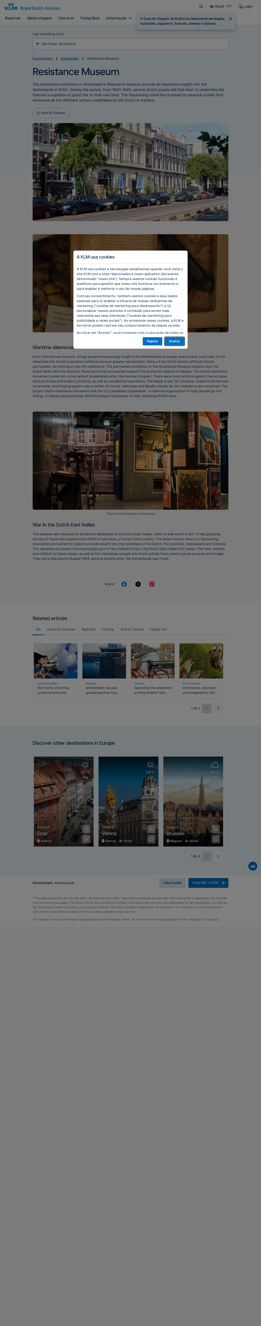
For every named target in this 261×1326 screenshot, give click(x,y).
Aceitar (174, 341)
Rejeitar (152, 341)
